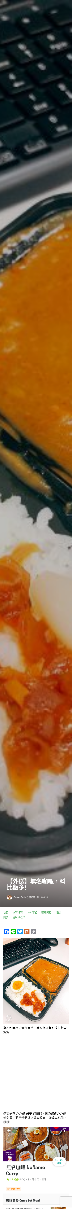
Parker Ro (18, 897)
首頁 (5, 912)
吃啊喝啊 (30, 897)
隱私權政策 (19, 917)
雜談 (58, 912)
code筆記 (32, 912)
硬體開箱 (46, 912)
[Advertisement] (36, 1073)
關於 (5, 917)
